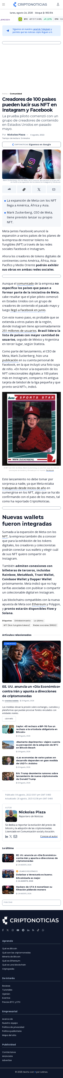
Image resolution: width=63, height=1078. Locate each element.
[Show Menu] (3, 4)
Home (4, 93)
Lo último (38, 620)
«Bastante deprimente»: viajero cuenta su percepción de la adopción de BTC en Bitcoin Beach (38, 745)
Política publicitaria (12, 1031)
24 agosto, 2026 (27, 701)
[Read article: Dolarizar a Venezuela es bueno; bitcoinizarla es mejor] (8, 874)
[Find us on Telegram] (23, 930)
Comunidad (16, 93)
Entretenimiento (23, 620)
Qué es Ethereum (11, 960)
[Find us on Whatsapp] (43, 930)
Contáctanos (9, 1052)
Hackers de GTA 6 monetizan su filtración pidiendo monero (34, 888)
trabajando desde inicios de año (24, 488)
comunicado (25, 283)
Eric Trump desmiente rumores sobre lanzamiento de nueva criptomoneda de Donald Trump (37, 776)
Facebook (50, 470)
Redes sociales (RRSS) (45, 625)
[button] (31, 189)
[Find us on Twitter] (7, 930)
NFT (5, 536)
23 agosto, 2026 (23, 767)
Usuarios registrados (28, 871)
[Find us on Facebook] (3, 930)
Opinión (6, 993)
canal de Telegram (41, 29)
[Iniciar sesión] (58, 4)
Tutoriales (7, 989)
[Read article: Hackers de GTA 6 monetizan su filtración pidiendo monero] (8, 890)
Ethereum (39, 604)
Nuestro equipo (10, 1023)
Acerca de (7, 1019)
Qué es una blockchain (14, 964)
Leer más (10, 718)
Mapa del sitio (9, 1035)
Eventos (6, 997)
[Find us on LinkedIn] (28, 930)
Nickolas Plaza (16, 134)
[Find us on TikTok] (38, 930)
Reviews (6, 985)
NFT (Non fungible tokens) (17, 625)
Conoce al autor (49, 836)
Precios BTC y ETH (11, 1002)
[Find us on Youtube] (18, 930)
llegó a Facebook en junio (27, 310)
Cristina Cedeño (11, 701)
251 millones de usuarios (19, 331)
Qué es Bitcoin (9, 948)
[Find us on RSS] (33, 930)
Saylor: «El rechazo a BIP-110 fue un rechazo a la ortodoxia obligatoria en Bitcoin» (36, 729)
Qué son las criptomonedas (16, 952)
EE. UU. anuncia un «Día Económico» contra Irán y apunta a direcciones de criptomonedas (31, 691)
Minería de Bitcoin (11, 956)
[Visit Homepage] (30, 4)
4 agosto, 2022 (37, 134)
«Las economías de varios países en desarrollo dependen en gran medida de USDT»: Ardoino (37, 760)
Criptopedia (8, 968)
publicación (10, 360)
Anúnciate (7, 1056)
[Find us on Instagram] (13, 930)
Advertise (7, 1060)
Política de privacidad (13, 1027)
